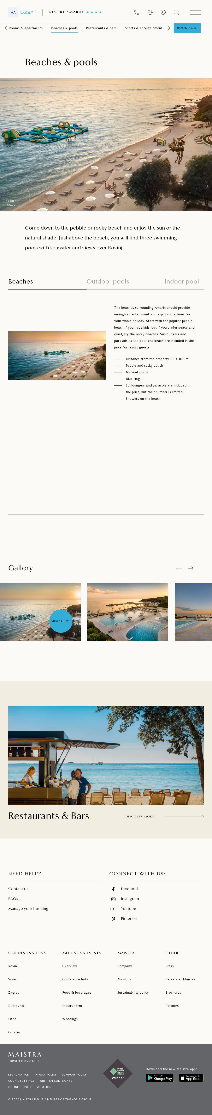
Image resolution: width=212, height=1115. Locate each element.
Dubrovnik (16, 1006)
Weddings (70, 1019)
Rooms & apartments (26, 28)
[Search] (177, 12)
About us (124, 979)
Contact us (18, 889)
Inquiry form (72, 1006)
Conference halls (75, 979)
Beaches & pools (64, 28)
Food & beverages (77, 992)
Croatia (14, 1032)
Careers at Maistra (180, 979)
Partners (172, 1006)
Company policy (74, 1074)
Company (124, 966)
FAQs (13, 899)
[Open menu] (195, 12)
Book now (187, 28)
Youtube (128, 909)
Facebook (130, 889)
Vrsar (12, 979)
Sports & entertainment (144, 28)
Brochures (173, 992)
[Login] (163, 12)
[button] (190, 568)
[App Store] (191, 1078)
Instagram (130, 899)
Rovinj (13, 966)
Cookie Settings (21, 1081)
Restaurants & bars (101, 28)
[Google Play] (160, 1078)
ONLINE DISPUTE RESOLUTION (30, 1087)
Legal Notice (18, 1074)
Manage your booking (28, 909)
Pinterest (129, 919)
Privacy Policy (45, 1074)
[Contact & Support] (137, 12)
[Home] (22, 12)
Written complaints (56, 1081)
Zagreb (13, 992)
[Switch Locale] (150, 12)
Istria (12, 1019)
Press (169, 966)
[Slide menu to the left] (6, 28)
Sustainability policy (133, 992)
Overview (69, 966)
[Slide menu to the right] (169, 28)
